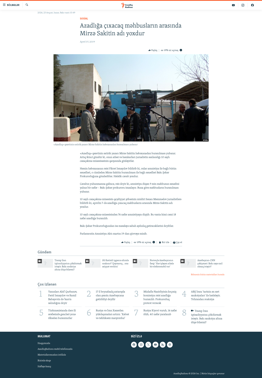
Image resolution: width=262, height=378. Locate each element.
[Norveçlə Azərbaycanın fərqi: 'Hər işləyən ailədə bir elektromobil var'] (140, 263)
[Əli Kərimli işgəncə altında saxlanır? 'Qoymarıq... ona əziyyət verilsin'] (93, 263)
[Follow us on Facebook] (134, 344)
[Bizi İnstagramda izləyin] (243, 5)
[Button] (152, 50)
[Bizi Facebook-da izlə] (252, 5)
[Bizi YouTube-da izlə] (233, 5)
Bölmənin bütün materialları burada (207, 275)
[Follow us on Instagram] (141, 344)
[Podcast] (170, 344)
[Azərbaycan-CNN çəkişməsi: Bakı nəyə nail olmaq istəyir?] (188, 263)
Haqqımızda (44, 343)
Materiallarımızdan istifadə (52, 355)
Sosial (84, 18)
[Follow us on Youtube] (155, 344)
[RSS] (163, 344)
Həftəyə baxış (44, 366)
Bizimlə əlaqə (44, 360)
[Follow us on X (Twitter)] (148, 344)
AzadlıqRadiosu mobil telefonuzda (55, 349)
